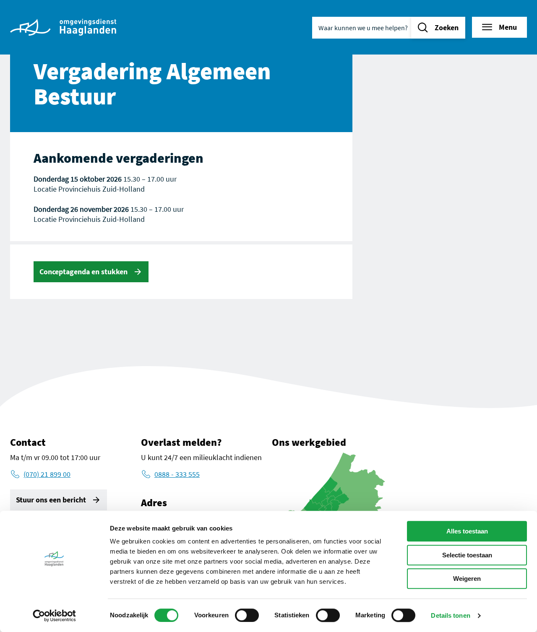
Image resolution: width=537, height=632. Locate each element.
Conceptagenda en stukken (83, 271)
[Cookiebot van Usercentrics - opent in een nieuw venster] (54, 615)
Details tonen (450, 615)
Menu (508, 27)
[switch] (247, 615)
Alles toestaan (467, 531)
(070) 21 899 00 (46, 474)
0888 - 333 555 (177, 474)
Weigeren (467, 578)
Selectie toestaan (467, 555)
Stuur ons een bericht (51, 500)
